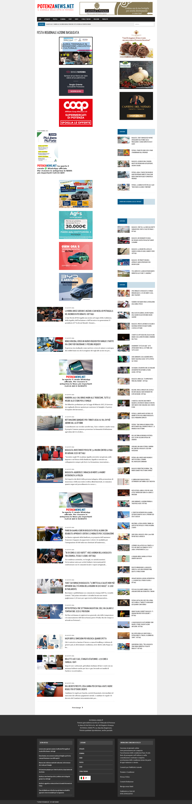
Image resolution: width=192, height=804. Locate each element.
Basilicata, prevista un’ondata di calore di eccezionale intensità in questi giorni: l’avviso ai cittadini (143, 326)
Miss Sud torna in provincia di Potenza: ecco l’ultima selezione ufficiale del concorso (142, 438)
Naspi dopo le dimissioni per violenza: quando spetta (85, 638)
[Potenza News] (55, 7)
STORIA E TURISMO (86, 19)
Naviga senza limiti (126, 786)
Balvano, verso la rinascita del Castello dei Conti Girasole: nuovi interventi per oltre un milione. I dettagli (143, 392)
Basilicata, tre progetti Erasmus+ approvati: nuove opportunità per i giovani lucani (141, 262)
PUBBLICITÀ (105, 19)
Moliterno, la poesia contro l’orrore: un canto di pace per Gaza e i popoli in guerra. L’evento (143, 525)
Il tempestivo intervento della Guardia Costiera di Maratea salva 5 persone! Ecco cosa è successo (143, 514)
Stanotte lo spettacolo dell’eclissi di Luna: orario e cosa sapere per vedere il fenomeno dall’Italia (143, 337)
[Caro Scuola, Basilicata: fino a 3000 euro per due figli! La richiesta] (124, 539)
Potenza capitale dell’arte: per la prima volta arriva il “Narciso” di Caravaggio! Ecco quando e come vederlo (142, 602)
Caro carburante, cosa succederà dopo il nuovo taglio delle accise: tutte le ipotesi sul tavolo (143, 359)
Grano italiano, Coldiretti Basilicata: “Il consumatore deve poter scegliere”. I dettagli (142, 613)
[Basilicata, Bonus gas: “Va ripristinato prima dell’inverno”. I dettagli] (124, 383)
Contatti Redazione (127, 782)
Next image (76, 707)
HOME (39, 19)
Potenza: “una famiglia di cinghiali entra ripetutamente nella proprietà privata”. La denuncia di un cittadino (143, 427)
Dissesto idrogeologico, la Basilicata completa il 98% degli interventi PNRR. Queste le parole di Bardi (142, 569)
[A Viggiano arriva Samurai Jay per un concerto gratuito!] (124, 561)
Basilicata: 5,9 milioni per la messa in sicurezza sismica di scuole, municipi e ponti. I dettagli (143, 251)
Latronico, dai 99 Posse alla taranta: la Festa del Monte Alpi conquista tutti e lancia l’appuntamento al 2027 (143, 547)
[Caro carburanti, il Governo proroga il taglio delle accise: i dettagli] (124, 506)
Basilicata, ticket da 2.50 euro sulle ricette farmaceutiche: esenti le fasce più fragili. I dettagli (143, 229)
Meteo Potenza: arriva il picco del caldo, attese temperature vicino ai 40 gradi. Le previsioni (142, 492)
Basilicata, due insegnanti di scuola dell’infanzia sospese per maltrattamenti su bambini (143, 240)
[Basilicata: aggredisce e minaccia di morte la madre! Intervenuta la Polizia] (50, 481)
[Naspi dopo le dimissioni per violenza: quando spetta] (50, 648)
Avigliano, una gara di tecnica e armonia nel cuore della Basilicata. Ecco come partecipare (142, 449)
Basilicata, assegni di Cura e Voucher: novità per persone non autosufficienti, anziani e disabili (142, 163)
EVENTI (76, 19)
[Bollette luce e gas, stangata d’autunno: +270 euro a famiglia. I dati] (50, 668)
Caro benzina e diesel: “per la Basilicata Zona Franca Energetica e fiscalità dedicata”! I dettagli (142, 646)
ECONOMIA (62, 19)
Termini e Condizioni (127, 772)
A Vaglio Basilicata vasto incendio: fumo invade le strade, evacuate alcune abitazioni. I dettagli (142, 624)
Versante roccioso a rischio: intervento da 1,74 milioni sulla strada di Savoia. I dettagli (143, 580)
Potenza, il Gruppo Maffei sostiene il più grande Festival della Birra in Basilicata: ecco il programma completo (143, 416)
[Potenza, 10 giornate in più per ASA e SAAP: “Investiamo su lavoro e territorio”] (124, 189)
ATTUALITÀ (47, 19)
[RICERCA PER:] (144, 24)
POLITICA (55, 19)
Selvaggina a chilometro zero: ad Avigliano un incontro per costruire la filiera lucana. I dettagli (143, 370)
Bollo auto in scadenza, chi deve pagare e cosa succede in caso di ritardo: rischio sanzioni (143, 315)
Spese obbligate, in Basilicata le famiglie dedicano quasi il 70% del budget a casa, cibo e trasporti (142, 293)
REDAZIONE (96, 19)
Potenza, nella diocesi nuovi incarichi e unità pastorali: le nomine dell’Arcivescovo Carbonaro (142, 460)
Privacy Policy (125, 777)
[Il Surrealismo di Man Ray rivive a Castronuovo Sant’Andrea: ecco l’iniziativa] (124, 484)
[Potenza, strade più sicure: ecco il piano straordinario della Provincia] (124, 155)
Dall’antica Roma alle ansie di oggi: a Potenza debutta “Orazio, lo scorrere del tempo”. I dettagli (143, 635)
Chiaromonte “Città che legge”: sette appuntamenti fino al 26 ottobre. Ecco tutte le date (142, 348)
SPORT (70, 19)
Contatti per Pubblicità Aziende (131, 767)
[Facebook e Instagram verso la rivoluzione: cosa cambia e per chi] (124, 306)
